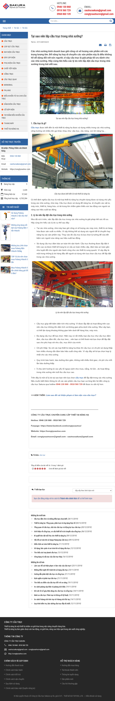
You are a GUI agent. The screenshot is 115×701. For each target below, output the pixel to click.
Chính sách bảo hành (14, 670)
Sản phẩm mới (67, 679)
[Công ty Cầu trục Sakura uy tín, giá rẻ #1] (14, 6)
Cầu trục (35, 127)
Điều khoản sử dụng (93, 696)
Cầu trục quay (10, 79)
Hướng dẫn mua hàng (70, 665)
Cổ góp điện (9, 109)
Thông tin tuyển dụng (70, 674)
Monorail (8, 85)
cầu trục (79, 378)
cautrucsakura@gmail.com (20, 164)
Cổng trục (8, 74)
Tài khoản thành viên (70, 670)
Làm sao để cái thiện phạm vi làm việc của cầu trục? (71, 395)
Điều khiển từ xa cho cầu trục (14, 97)
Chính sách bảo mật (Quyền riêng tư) (20, 688)
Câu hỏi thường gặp (69, 683)
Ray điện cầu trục (12, 52)
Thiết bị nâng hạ (11, 129)
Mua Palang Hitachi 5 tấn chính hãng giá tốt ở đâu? (19, 270)
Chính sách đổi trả (13, 674)
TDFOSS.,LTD (78, 696)
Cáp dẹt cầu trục (11, 46)
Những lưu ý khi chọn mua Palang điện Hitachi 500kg (19, 248)
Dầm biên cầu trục (12, 104)
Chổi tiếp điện (10, 68)
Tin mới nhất (12, 207)
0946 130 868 (15, 156)
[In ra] (105, 45)
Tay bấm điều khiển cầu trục (13, 116)
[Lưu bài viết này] (110, 45)
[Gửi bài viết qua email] (100, 45)
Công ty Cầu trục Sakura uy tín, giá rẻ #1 (46, 696)
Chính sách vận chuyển (15, 679)
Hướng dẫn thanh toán (14, 665)
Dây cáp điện (9, 57)
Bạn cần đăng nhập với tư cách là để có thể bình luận (63, 498)
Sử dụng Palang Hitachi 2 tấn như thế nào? (19, 216)
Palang (7, 90)
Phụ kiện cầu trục (12, 63)
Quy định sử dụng (12, 683)
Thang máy (9, 123)
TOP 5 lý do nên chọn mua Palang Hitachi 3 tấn (19, 259)
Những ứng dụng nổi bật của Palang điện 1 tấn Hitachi (19, 228)
